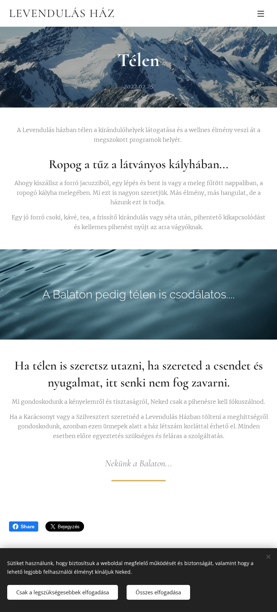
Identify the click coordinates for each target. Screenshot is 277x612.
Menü (261, 13)
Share (28, 526)
